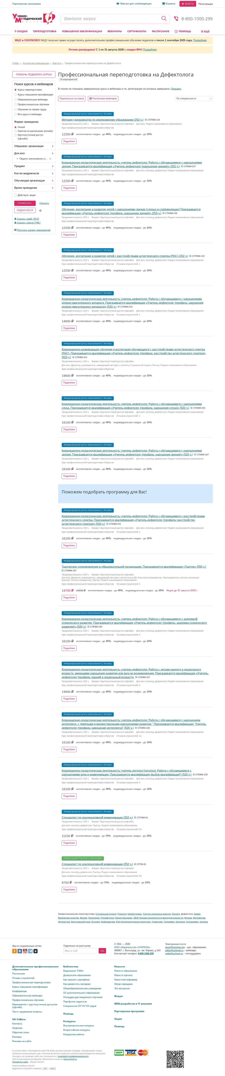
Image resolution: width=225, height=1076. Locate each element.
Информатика (108, 922)
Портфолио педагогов (75, 1001)
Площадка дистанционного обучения (82, 997)
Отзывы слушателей (23, 978)
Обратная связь (20, 1032)
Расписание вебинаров (104, 98)
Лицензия (17, 1028)
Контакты (17, 1023)
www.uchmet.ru (70, 1059)
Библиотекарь (135, 914)
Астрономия (192, 922)
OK (102, 950)
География (169, 922)
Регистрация (205, 3)
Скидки (22, 31)
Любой (21, 127)
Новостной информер (125, 979)
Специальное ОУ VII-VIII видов (79, 1006)
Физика (83, 918)
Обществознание (123, 918)
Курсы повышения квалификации (35, 94)
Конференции (19, 991)
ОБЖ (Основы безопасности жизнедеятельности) (158, 918)
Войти (189, 3)
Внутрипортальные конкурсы (78, 1025)
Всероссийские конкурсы (76, 1030)
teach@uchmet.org (175, 947)
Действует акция (27, 195)
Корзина (170, 3)
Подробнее (200, 40)
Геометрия (157, 922)
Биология (180, 922)
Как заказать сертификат (76, 979)
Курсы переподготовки (30, 89)
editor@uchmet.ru (174, 950)
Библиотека (70, 966)
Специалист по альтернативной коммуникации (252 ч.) (97, 817)
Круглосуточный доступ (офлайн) (30, 137)
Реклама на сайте (21, 1041)
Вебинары (115, 31)
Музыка (188, 918)
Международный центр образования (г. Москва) (88, 114)
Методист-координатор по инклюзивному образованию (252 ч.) (102, 119)
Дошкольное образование (77, 975)
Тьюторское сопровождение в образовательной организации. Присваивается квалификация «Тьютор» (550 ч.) (134, 566)
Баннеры (17, 1037)
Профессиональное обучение (33, 104)
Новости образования (125, 971)
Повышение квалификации (82, 31)
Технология (94, 918)
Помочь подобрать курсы (34, 74)
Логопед (176, 914)
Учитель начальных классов (157, 914)
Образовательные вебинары (33, 99)
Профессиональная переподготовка (31, 982)
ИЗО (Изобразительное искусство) (133, 922)
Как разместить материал (77, 984)
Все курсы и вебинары (30, 114)
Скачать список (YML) (28, 222)
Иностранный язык (80, 922)
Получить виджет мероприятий (33, 230)
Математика (199, 918)
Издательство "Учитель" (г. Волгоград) (83, 858)
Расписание (160, 31)
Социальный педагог (106, 914)
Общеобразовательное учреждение (82, 988)
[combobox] (194, 98)
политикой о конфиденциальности (73, 1056)
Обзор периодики (123, 984)
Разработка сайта (20, 1062)
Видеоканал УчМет (73, 971)
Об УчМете (19, 1019)
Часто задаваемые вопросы (27, 1011)
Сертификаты (136, 31)
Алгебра (204, 922)
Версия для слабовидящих (136, 3)
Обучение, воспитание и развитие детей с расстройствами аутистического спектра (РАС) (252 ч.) (125, 256)
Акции (118, 1018)
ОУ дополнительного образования (81, 993)
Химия (197, 914)
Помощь (184, 31)
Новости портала (123, 975)
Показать (176, 88)
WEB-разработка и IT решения (133, 1003)
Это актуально (122, 988)
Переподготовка (44, 31)
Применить (25, 203)
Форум (118, 996)
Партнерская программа (26, 3)
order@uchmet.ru (174, 953)
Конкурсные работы (73, 1034)
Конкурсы (69, 1021)
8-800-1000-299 (197, 18)
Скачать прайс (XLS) (28, 219)
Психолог (122, 914)
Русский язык (107, 918)
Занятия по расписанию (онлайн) (35, 131)
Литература (64, 922)
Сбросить (44, 203)
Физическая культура (68, 918)
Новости (119, 966)
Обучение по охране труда (32, 109)
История (95, 922)
